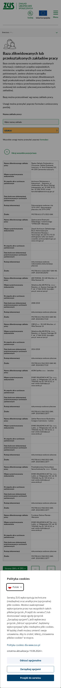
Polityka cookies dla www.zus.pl (23, 645)
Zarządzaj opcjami (30, 669)
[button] (15, 587)
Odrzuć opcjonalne (30, 660)
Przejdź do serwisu (30, 677)
